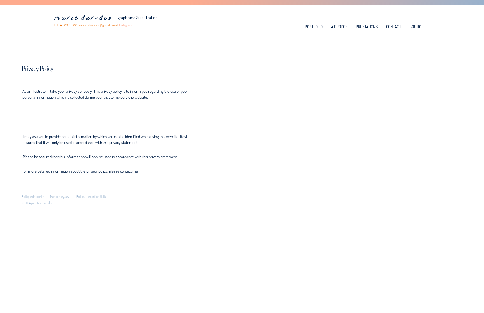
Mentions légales (59, 197)
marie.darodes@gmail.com (98, 25)
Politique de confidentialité (91, 197)
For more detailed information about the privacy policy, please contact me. (80, 171)
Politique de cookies (33, 197)
